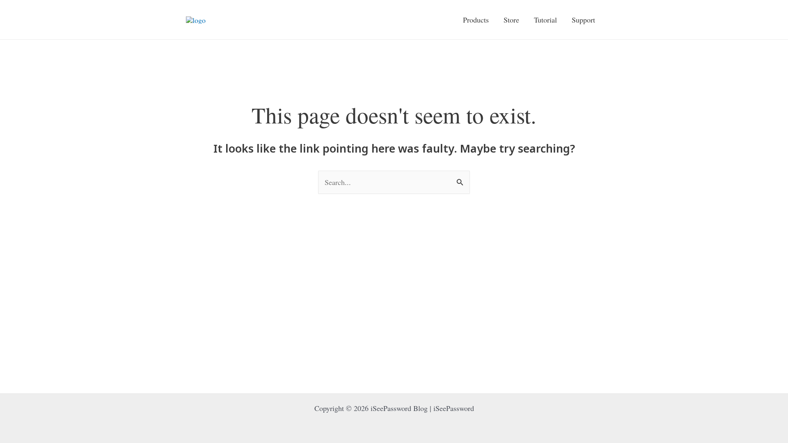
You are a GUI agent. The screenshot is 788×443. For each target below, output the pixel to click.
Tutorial (545, 20)
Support (583, 20)
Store (511, 20)
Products (476, 20)
